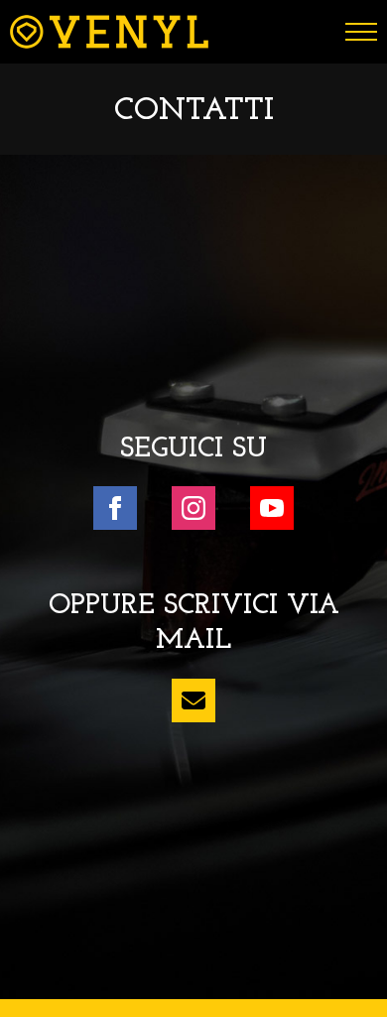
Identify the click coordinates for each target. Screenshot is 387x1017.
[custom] (193, 700)
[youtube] (272, 508)
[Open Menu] (361, 32)
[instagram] (193, 508)
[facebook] (115, 508)
